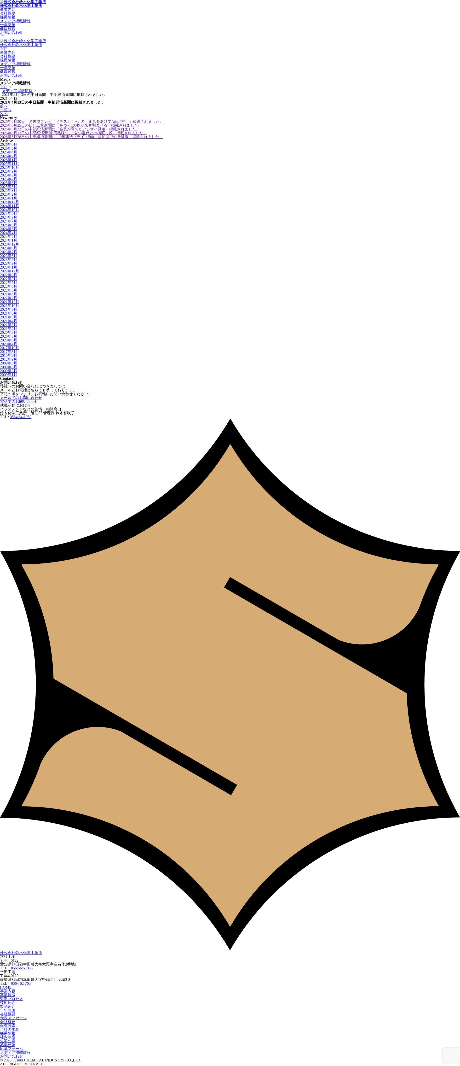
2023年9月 (8, 248)
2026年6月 (8, 144)
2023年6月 (8, 256)
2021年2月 (8, 329)
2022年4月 (8, 294)
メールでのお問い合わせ (21, 398)
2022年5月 (8, 290)
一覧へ (6, 110)
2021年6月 (8, 313)
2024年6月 (8, 225)
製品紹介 (7, 1006)
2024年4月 (8, 233)
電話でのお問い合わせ (19, 401)
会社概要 (7, 13)
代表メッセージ (13, 1018)
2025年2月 (8, 194)
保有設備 (7, 1026)
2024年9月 (8, 213)
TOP (3, 49)
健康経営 (7, 29)
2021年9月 (8, 309)
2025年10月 (9, 167)
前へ (4, 106)
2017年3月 (8, 352)
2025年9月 (8, 171)
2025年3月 (8, 190)
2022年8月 (8, 279)
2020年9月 (8, 332)
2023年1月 (8, 267)
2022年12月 (9, 271)
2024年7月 (8, 221)
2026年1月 (8, 160)
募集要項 (7, 1045)
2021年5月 (8, 317)
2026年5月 (8, 148)
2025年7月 (8, 179)
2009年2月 (8, 371)
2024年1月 (8, 240)
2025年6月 (8, 183)
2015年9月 (8, 355)
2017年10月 (9, 348)
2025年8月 (8, 175)
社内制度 (7, 1037)
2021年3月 (8, 325)
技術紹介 (7, 1003)
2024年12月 (9, 202)
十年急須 (7, 25)
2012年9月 (8, 359)
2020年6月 (8, 340)
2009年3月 (8, 367)
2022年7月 (8, 283)
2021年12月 (9, 302)
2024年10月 (9, 210)
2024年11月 (9, 206)
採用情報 (7, 17)
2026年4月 (8, 152)
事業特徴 (7, 995)
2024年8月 (8, 217)
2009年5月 (8, 363)
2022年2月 (8, 298)
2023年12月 (9, 244)
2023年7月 (8, 252)
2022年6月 (8, 286)
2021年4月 (8, 321)
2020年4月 (8, 344)
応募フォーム (11, 1049)
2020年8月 (8, 336)
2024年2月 (8, 236)
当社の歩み (9, 1029)
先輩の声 (7, 1041)
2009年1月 (8, 375)
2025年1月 (8, 198)
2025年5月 (8, 187)
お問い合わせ (11, 32)
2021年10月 (9, 306)
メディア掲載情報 (15, 21)
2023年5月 (8, 260)
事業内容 (7, 9)
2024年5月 (8, 229)
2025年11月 (9, 164)
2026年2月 (8, 156)
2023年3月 (8, 263)
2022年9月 (8, 275)
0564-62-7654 (22, 983)
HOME (6, 987)
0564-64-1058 (20, 417)
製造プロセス (11, 999)
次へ (4, 114)
